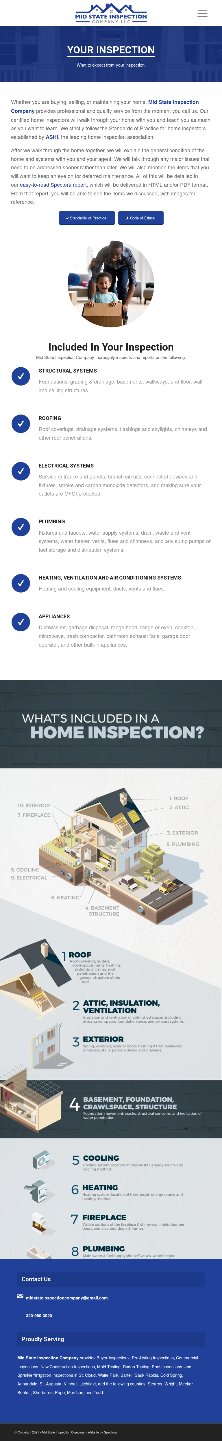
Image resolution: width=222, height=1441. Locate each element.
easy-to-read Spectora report (53, 184)
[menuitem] (200, 13)
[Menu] (200, 13)
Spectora (110, 1432)
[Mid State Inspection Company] (111, 13)
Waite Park (108, 1375)
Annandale (27, 1383)
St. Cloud (87, 1375)
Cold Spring (171, 1375)
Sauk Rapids (146, 1375)
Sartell (126, 1375)
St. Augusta (50, 1383)
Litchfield (87, 1383)
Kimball (70, 1383)
